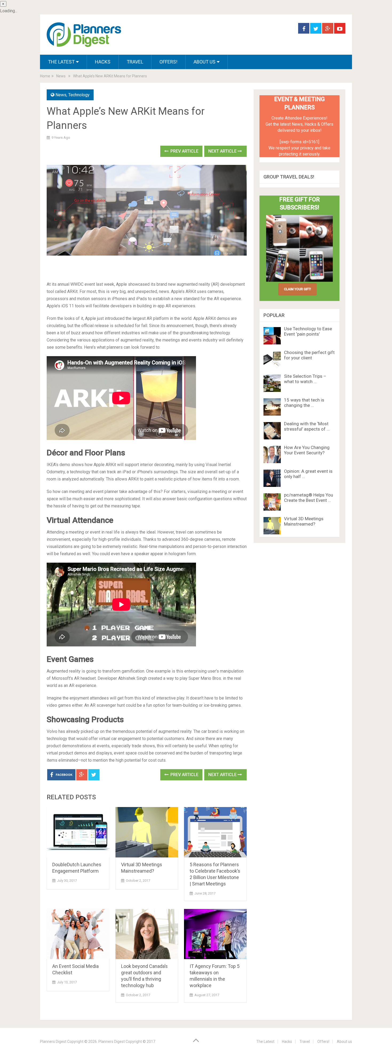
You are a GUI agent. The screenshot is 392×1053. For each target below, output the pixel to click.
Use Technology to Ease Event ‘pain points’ (308, 331)
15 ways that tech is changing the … (304, 402)
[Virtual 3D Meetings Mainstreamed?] (146, 832)
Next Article (223, 151)
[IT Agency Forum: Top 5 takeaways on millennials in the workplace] (215, 934)
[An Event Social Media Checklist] (78, 934)
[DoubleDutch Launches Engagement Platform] (78, 832)
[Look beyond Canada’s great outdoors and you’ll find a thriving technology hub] (146, 934)
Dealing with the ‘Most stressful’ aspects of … (307, 426)
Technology (79, 94)
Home (45, 76)
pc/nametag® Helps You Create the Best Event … (308, 497)
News (61, 76)
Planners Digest (53, 1041)
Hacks (102, 62)
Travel (135, 62)
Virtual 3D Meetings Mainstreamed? (303, 521)
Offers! (168, 62)
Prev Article (183, 151)
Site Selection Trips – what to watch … (305, 378)
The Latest (61, 62)
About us (204, 62)
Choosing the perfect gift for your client (309, 355)
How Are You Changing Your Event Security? (307, 450)
